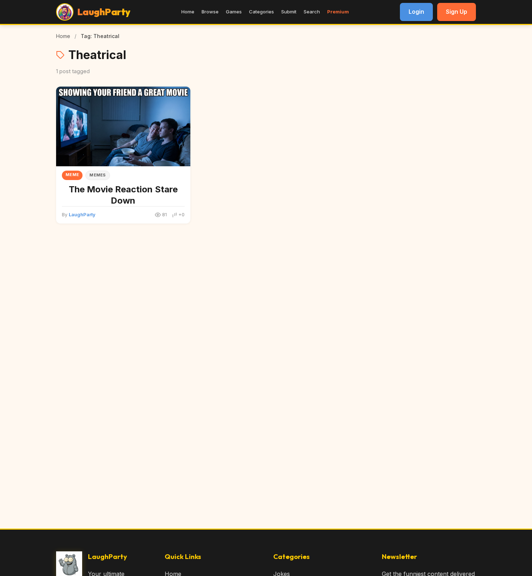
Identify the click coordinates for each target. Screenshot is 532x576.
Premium (338, 11)
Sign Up (456, 11)
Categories (261, 11)
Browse (210, 11)
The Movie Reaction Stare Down (123, 195)
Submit (288, 11)
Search (312, 11)
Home (187, 11)
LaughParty (82, 214)
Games (234, 11)
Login (416, 11)
